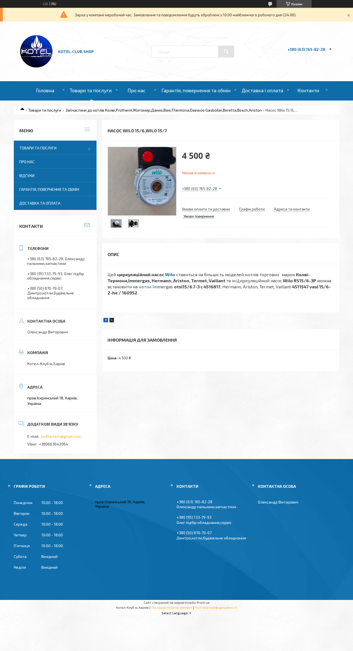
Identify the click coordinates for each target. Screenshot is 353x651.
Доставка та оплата (39, 203)
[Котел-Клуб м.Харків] (36, 66)
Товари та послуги (91, 90)
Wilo (170, 274)
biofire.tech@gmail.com (61, 436)
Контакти (308, 90)
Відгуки (26, 175)
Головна (45, 90)
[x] (111, 320)
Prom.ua (203, 602)
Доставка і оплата (262, 90)
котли (145, 286)
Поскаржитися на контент (171, 607)
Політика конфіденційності (216, 607)
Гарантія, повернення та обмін (196, 90)
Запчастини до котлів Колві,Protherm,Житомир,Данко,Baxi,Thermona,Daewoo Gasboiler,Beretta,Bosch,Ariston (163, 110)
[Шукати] (226, 51)
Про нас (136, 90)
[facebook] (105, 320)
